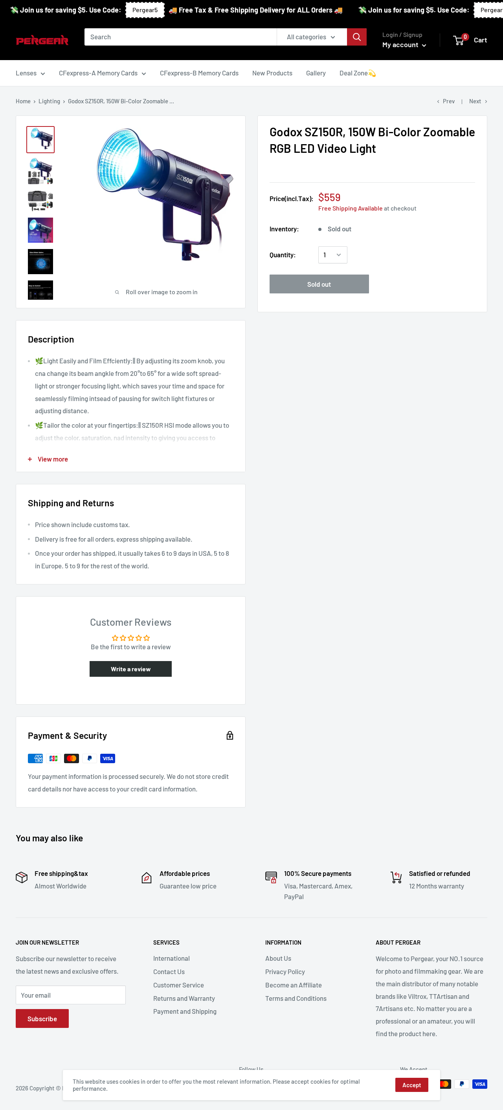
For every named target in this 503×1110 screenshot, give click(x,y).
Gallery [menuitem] (316, 73)
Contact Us (169, 971)
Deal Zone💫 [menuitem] (358, 73)
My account (401, 44)
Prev (449, 100)
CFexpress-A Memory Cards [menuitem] (98, 73)
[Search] (357, 37)
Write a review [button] (131, 668)
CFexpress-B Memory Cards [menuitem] (199, 73)
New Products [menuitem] (272, 73)
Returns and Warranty (184, 998)
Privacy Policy (285, 971)
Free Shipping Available (350, 208)
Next (475, 100)
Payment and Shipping (185, 1011)
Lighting (49, 100)
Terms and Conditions (296, 998)
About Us (278, 958)
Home (23, 100)
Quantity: (283, 254)
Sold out (319, 284)
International (171, 958)
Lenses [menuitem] (26, 73)
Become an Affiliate (293, 985)
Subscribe (42, 1018)
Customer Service (178, 985)
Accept (411, 1084)
